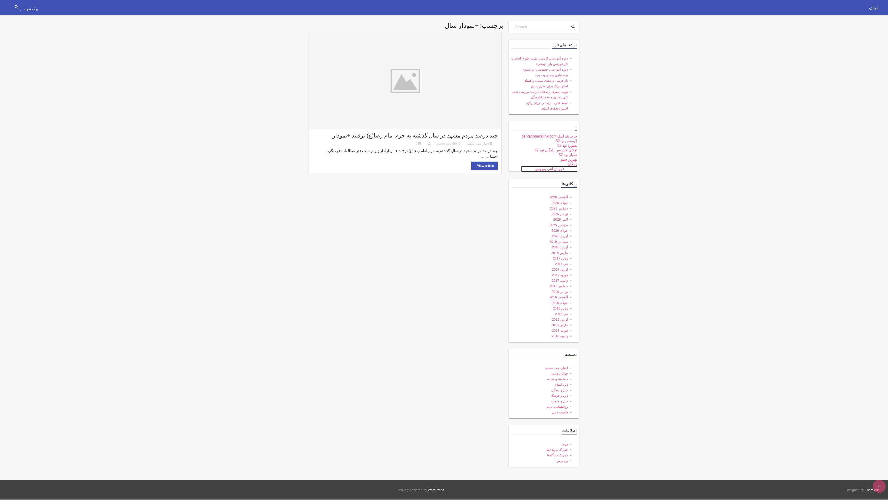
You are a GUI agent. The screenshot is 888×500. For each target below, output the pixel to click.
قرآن (874, 7)
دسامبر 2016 (559, 286)
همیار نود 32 (568, 155)
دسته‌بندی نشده (557, 379)
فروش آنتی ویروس (549, 169)
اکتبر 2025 (560, 219)
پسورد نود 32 (567, 145)
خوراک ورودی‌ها (557, 449)
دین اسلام (561, 384)
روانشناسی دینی (557, 407)
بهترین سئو (569, 159)
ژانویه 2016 (560, 336)
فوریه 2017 (560, 275)
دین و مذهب (559, 401)
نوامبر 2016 (560, 292)
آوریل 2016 (560, 319)
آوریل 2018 (560, 247)
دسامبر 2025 (559, 208)
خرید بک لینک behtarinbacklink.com (549, 136)
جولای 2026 (560, 203)
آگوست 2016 (558, 297)
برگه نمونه (31, 9)
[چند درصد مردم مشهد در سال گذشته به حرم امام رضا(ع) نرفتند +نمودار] (405, 80)
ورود (565, 444)
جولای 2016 (560, 303)
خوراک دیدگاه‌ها (557, 455)
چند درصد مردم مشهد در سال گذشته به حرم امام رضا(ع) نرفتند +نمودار (415, 135)
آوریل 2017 (560, 269)
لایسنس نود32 (566, 141)
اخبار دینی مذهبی (477, 143)
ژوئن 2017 (560, 258)
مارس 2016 (559, 325)
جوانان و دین (559, 373)
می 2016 (561, 314)
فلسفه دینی (560, 412)
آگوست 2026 (558, 197)
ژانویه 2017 (560, 280)
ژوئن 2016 (560, 308)
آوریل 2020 (560, 236)
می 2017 (561, 264)
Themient (872, 490)
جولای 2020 (560, 230)
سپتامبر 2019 (558, 242)
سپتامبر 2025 (558, 225)
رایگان (572, 164)
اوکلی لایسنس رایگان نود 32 (555, 150)
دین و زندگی (559, 390)
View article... (484, 166)
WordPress (436, 490)
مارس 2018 (559, 253)
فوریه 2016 (560, 330)
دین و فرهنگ (559, 395)
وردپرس (562, 460)
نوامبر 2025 (560, 214)
